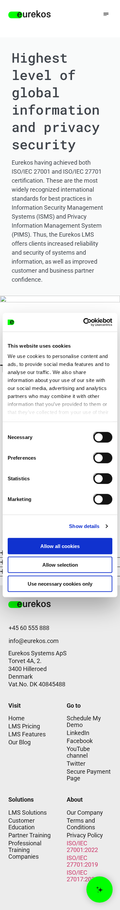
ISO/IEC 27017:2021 (82, 876)
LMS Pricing (24, 726)
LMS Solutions (27, 812)
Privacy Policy (85, 835)
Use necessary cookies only (60, 583)
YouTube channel (78, 752)
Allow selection (60, 565)
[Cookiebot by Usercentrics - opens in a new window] (84, 322)
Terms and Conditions (81, 824)
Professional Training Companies (24, 850)
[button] (106, 14)
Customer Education (21, 824)
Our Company (85, 812)
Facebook (80, 740)
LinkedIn (78, 732)
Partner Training (29, 835)
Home (16, 718)
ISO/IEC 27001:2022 (82, 846)
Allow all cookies (60, 546)
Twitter (76, 763)
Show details (84, 526)
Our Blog (19, 742)
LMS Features (27, 734)
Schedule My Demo (84, 721)
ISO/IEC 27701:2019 (82, 861)
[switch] (98, 456)
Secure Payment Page (89, 775)
